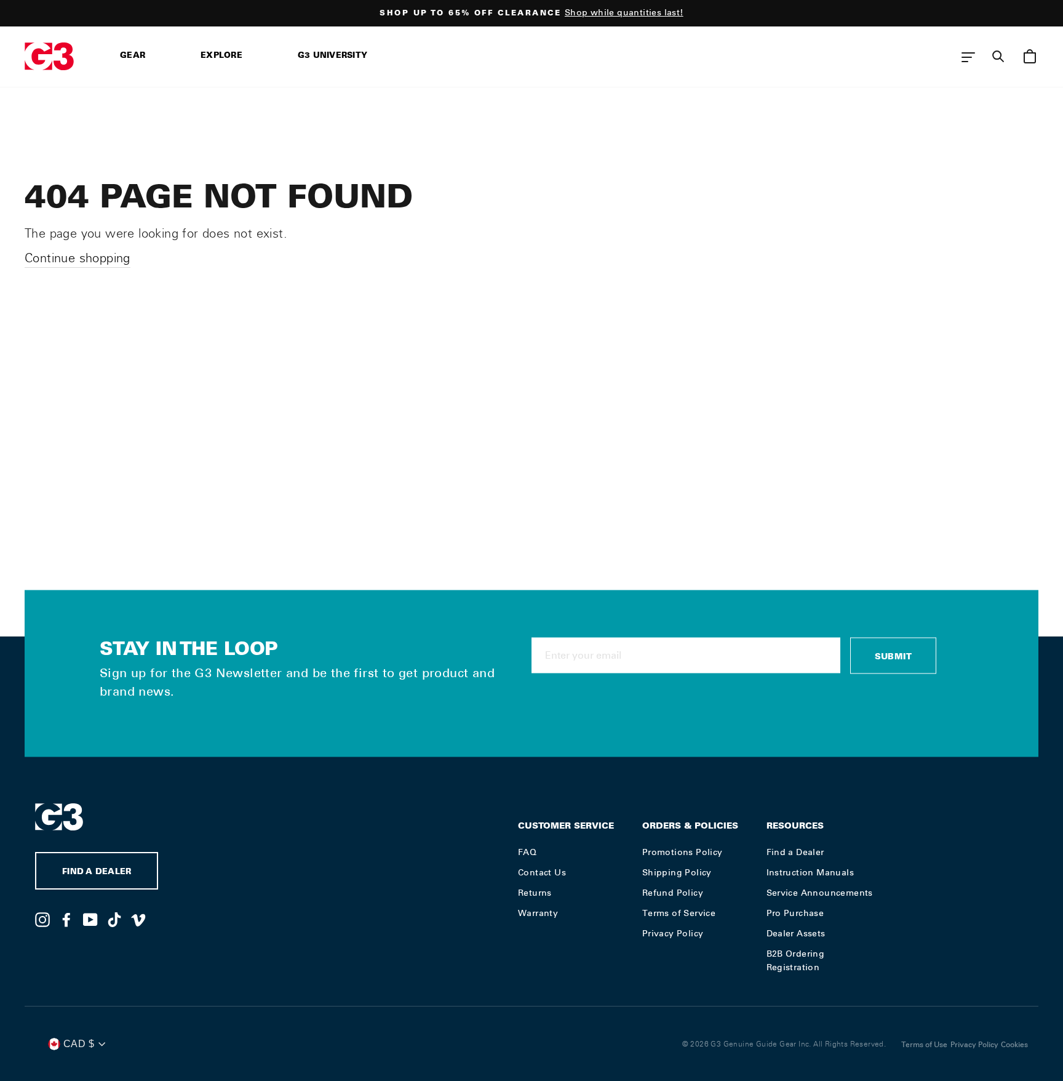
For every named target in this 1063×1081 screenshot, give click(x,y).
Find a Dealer (795, 852)
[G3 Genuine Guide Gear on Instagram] (42, 919)
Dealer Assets (796, 933)
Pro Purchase (795, 913)
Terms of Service (678, 913)
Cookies (1014, 1044)
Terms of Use (924, 1044)
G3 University (332, 56)
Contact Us (542, 872)
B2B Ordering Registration (795, 960)
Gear (132, 56)
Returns (535, 893)
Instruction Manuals (810, 872)
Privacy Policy (673, 933)
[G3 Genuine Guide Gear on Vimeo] (138, 919)
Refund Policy (672, 893)
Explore (221, 56)
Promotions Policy (682, 852)
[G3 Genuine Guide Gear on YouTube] (90, 919)
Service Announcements (819, 893)
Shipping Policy (677, 872)
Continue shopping (77, 258)
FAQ (527, 852)
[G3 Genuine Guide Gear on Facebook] (66, 919)
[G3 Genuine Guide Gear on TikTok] (114, 919)
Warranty (538, 913)
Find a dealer (96, 873)
